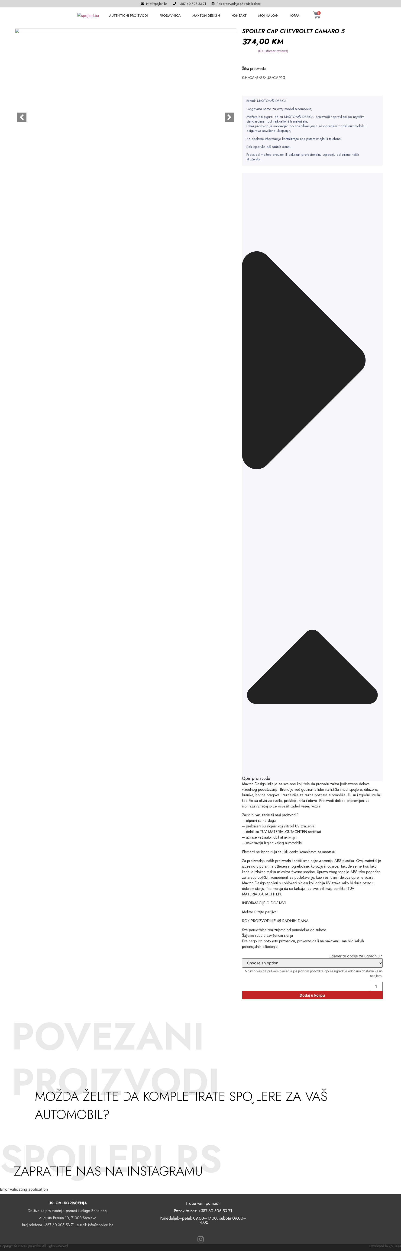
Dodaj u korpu (312, 995)
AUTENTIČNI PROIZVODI (128, 15)
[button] (312, 477)
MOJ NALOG (268, 15)
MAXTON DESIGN (206, 15)
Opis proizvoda (256, 778)
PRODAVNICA (170, 15)
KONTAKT (239, 15)
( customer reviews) (273, 51)
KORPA (294, 15)
